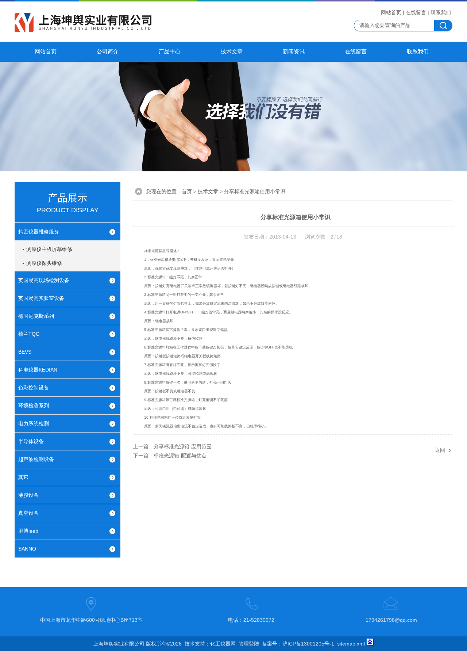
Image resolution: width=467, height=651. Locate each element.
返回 (440, 450)
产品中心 (170, 51)
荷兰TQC (28, 334)
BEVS (24, 352)
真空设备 (28, 513)
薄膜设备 (28, 495)
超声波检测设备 (36, 459)
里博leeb (28, 531)
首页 (187, 191)
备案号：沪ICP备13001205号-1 (298, 644)
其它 (23, 477)
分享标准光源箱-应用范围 (183, 446)
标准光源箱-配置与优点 (180, 455)
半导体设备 (31, 441)
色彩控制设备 (33, 388)
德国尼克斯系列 (36, 316)
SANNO (27, 549)
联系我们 (441, 12)
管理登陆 (249, 644)
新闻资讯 (294, 51)
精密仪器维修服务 (38, 232)
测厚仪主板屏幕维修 (49, 249)
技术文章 (232, 51)
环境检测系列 (33, 405)
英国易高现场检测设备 (43, 280)
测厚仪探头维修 (44, 263)
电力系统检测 (33, 423)
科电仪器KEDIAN (37, 370)
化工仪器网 (223, 644)
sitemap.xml (351, 644)
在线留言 (416, 12)
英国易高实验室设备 (41, 298)
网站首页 (391, 12)
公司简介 (108, 51)
